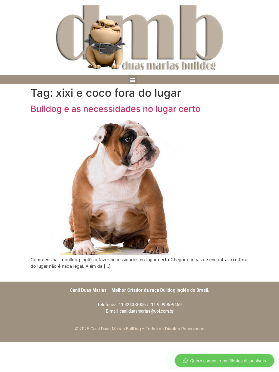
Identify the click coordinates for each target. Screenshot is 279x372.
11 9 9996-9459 (166, 304)
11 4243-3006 (132, 304)
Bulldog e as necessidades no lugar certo (116, 108)
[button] (132, 79)
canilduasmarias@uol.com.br (147, 311)
